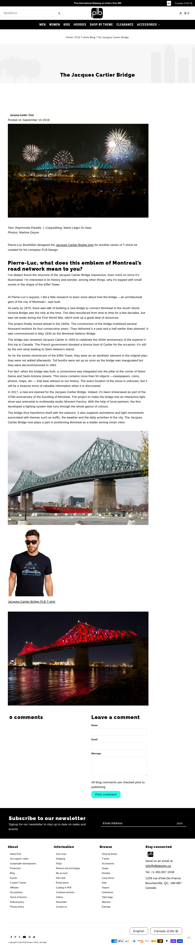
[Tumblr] (19, 937)
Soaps (105, 868)
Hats (104, 883)
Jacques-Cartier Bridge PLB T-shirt (31, 601)
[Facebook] (11, 937)
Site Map (43, 942)
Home (69, 37)
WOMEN (54, 24)
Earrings (106, 907)
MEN (42, 24)
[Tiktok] (34, 937)
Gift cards (61, 878)
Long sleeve (108, 878)
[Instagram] (29, 937)
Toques (105, 887)
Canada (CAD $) (183, 3)
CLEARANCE (124, 24)
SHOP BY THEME (101, 24)
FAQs (59, 863)
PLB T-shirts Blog (85, 37)
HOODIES (80, 24)
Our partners (16, 892)
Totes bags (107, 897)
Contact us (61, 907)
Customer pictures (65, 892)
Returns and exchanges (68, 868)
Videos (59, 897)
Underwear (107, 892)
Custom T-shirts (18, 883)
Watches (106, 902)
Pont (31, 115)
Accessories (108, 863)
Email (94, 739)
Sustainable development (23, 863)
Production (15, 868)
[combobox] (29, 13)
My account (62, 873)
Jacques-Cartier (18, 115)
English (138, 931)
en (169, 3)
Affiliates (14, 887)
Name (94, 725)
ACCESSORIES (147, 24)
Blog (12, 873)
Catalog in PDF (64, 887)
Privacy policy (17, 907)
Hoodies (106, 873)
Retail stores (62, 883)
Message (96, 753)
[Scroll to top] (189, 937)
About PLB (15, 854)
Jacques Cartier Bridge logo (75, 244)
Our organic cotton (19, 859)
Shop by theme (109, 854)
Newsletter (61, 902)
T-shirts (105, 859)
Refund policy (17, 902)
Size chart (61, 854)
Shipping (60, 859)
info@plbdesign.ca (158, 865)
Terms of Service (18, 897)
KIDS (67, 24)
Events (13, 878)
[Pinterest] (15, 937)
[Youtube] (24, 937)
